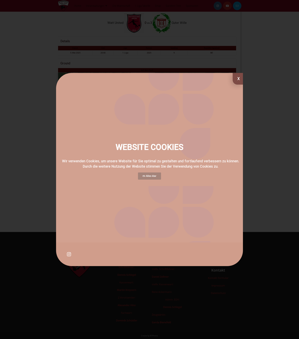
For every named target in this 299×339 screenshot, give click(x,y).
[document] (149, 169)
